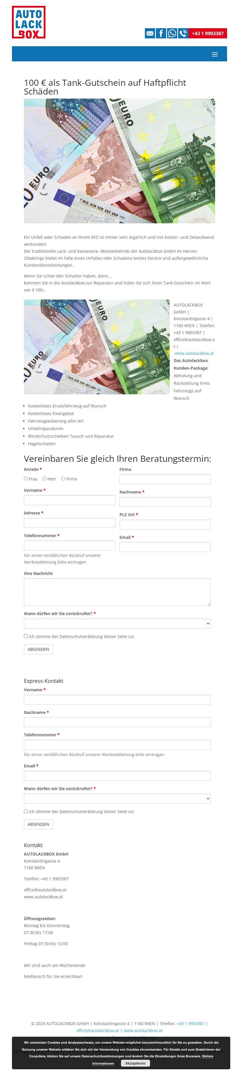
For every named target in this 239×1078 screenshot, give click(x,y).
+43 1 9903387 (191, 1023)
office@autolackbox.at (45, 889)
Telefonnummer (42, 535)
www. (29, 896)
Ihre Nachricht (38, 573)
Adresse (33, 513)
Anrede (33, 469)
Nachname (132, 492)
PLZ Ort (128, 514)
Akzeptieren (135, 1063)
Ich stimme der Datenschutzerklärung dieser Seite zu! (81, 636)
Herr (51, 479)
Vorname (35, 490)
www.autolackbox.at (194, 353)
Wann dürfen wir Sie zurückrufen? (60, 613)
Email (126, 537)
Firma (71, 479)
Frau (33, 479)
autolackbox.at (49, 896)
